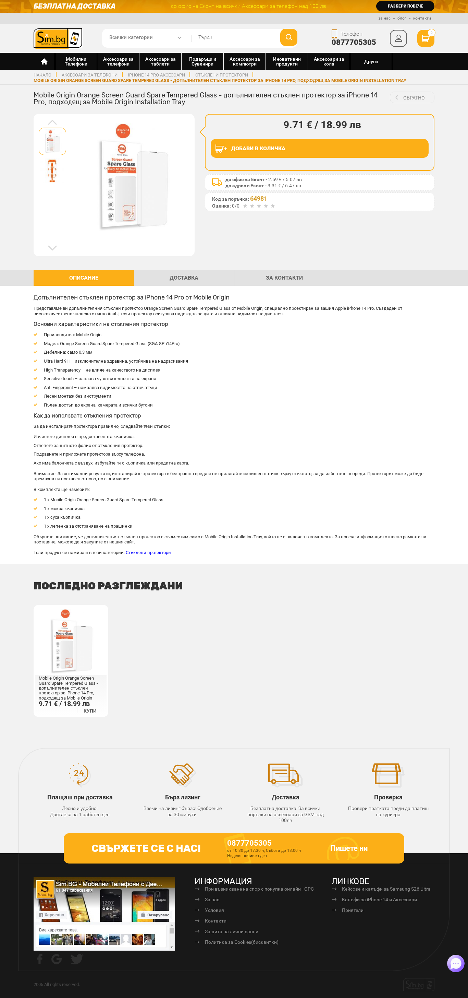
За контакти (284, 277)
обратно (414, 98)
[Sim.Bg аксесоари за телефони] (58, 37)
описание (83, 277)
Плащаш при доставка (80, 797)
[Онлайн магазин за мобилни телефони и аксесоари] (44, 61)
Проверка (388, 797)
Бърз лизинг (182, 797)
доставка (184, 277)
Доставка (285, 797)
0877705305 (354, 42)
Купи (90, 711)
